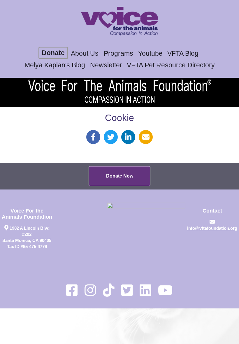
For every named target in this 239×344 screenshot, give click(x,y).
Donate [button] (53, 53)
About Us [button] (85, 53)
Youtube (150, 53)
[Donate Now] (119, 176)
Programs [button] (118, 53)
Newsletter (106, 65)
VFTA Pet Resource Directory (171, 65)
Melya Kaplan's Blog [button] (54, 65)
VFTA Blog (182, 53)
